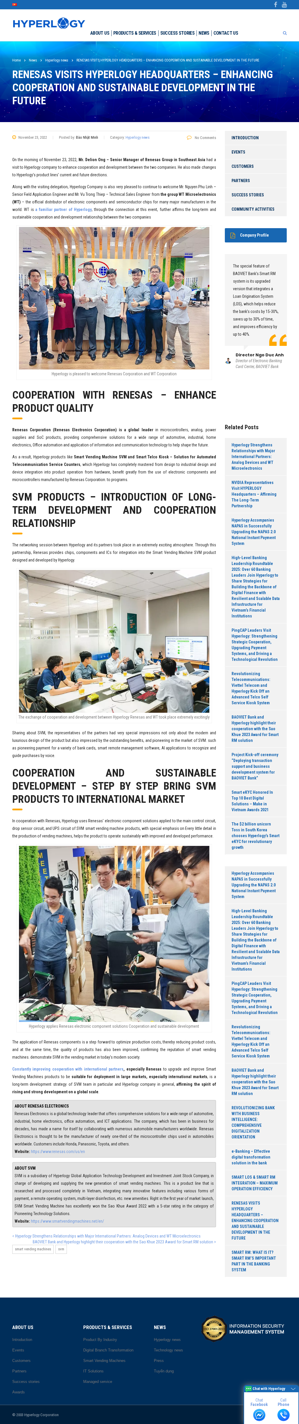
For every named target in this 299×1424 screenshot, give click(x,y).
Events (238, 152)
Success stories (177, 33)
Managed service (97, 1381)
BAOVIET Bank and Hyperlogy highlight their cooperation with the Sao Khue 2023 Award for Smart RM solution (255, 729)
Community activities (253, 209)
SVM (61, 1249)
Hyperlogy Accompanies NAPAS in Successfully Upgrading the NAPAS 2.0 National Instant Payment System (254, 532)
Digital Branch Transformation (108, 1350)
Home (16, 60)
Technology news (168, 1350)
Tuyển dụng (164, 1371)
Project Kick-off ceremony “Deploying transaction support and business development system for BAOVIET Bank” (255, 766)
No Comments (205, 137)
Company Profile (254, 235)
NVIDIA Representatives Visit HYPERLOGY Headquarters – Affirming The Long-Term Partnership (254, 494)
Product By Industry (100, 1339)
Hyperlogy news (138, 137)
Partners (241, 180)
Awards (18, 1392)
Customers (243, 166)
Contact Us (225, 33)
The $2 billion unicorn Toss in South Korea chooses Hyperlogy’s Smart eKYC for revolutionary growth (255, 836)
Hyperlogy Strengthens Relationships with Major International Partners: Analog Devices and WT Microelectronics (253, 457)
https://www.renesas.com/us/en (58, 1151)
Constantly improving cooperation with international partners (68, 1069)
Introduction (245, 137)
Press (159, 1360)
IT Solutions (93, 1371)
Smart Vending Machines (33, 1249)
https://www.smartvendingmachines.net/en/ (67, 1221)
